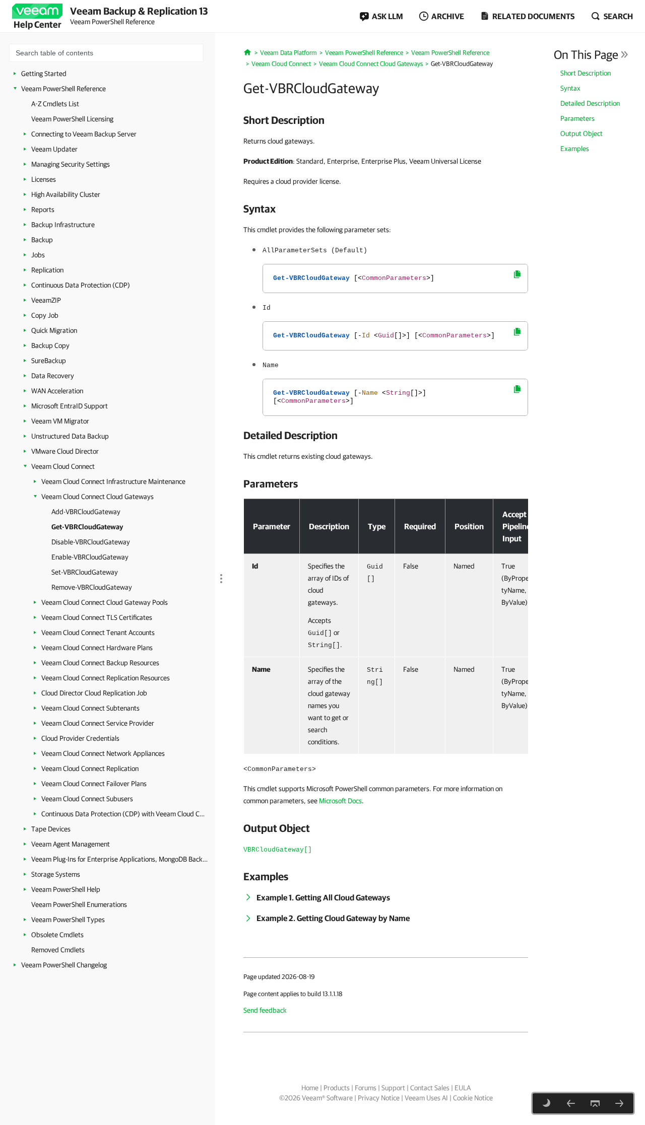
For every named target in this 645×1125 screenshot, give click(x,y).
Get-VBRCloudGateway (87, 527)
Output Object (581, 133)
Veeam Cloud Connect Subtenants (90, 708)
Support (393, 1088)
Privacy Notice (379, 1098)
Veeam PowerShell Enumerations (79, 904)
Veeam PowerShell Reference (63, 89)
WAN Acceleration (57, 391)
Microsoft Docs (340, 801)
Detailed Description (590, 103)
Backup (42, 240)
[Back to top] (595, 1103)
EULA (463, 1088)
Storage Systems (55, 874)
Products (337, 1088)
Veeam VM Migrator (60, 421)
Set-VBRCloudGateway (84, 572)
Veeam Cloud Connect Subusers (87, 799)
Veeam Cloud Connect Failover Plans (94, 784)
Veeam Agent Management (70, 844)
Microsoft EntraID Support (69, 406)
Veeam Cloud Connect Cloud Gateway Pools (104, 602)
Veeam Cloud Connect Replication (90, 768)
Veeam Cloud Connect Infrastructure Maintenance (113, 481)
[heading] (385, 120)
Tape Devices (51, 829)
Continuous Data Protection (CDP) (80, 285)
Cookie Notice (473, 1098)
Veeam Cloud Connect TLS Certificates (96, 617)
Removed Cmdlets (58, 950)
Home (309, 1088)
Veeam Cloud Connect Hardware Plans (97, 648)
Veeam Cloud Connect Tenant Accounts (98, 632)
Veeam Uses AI (426, 1098)
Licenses (43, 179)
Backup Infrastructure (63, 225)
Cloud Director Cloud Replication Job (94, 693)
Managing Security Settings (70, 164)
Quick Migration (54, 330)
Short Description (585, 73)
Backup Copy (50, 345)
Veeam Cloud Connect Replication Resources (105, 678)
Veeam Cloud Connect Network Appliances (103, 753)
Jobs (38, 255)
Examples (574, 149)
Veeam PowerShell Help (65, 889)
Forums (365, 1088)
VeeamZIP (46, 300)
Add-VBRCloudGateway (85, 512)
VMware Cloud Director (65, 451)
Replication (47, 270)
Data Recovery (52, 376)
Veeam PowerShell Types (68, 920)
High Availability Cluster (65, 194)
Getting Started (44, 73)
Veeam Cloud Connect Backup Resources (100, 663)
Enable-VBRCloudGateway (89, 557)
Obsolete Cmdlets (57, 935)
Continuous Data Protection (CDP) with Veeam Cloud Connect (123, 814)
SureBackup (48, 361)
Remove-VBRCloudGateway (91, 587)
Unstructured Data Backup (70, 436)
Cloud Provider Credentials (80, 738)
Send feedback (265, 1010)
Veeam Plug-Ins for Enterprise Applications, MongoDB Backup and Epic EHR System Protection (119, 859)
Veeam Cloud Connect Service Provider (97, 723)
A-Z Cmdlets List (55, 104)
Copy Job (44, 315)
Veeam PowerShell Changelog (64, 965)
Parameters (577, 118)
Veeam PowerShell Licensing (72, 119)
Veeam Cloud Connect (63, 466)
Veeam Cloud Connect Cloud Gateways (97, 497)
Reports (42, 209)
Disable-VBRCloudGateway (90, 542)
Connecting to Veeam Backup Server (84, 134)
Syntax (570, 88)
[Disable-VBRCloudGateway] (619, 1103)
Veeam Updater (54, 149)
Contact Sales (429, 1088)
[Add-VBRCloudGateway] (571, 1103)
